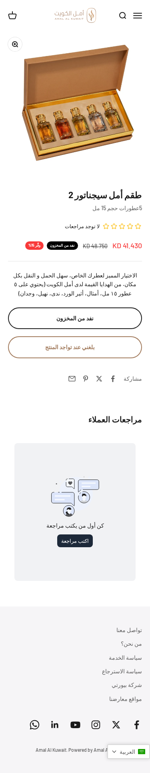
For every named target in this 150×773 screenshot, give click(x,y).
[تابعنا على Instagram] (95, 724)
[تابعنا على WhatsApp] (34, 724)
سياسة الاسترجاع (122, 671)
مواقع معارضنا (125, 698)
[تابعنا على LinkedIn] (55, 724)
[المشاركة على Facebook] (113, 378)
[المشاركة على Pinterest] (85, 378)
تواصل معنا (129, 629)
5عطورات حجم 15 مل (117, 208)
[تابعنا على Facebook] (136, 724)
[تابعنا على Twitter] (116, 724)
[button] (128, 751)
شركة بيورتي (127, 684)
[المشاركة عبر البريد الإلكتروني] (72, 378)
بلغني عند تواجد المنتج (70, 346)
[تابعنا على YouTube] (75, 724)
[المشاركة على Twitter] (99, 378)
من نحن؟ (131, 643)
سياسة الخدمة (125, 657)
